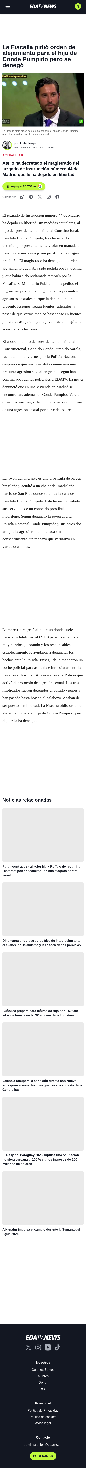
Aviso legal (43, 1423)
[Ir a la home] (43, 6)
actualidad (12, 155)
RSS (43, 1389)
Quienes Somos (43, 1369)
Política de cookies (43, 1417)
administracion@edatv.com (43, 1444)
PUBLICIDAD (43, 1456)
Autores (43, 1376)
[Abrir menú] (7, 6)
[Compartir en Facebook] (57, 197)
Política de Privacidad (43, 1410)
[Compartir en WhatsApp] (22, 197)
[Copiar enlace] (48, 197)
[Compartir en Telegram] (31, 197)
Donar (43, 1382)
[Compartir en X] (40, 197)
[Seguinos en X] (78, 6)
